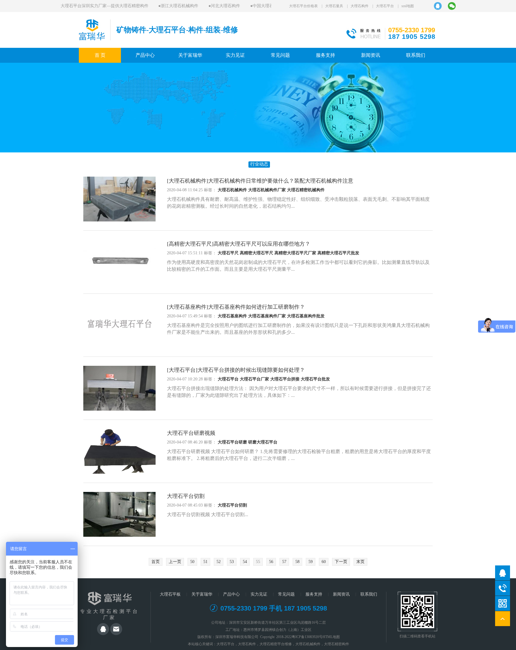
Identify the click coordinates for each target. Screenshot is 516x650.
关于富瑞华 (190, 55)
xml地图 (407, 6)
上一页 (175, 561)
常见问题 (280, 55)
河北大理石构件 (218, 6)
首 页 (100, 55)
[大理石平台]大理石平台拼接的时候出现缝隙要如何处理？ (236, 370)
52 (218, 561)
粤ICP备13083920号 (307, 637)
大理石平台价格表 (303, 6)
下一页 (341, 561)
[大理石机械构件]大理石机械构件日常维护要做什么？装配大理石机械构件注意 (260, 181)
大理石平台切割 (186, 496)
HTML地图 (331, 637)
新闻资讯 (370, 55)
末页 (360, 561)
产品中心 (145, 55)
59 (310, 561)
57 (284, 561)
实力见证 (235, 55)
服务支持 (325, 55)
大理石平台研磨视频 (191, 433)
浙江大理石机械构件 (173, 6)
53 (232, 561)
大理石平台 (385, 6)
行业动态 (259, 164)
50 (192, 561)
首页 (155, 561)
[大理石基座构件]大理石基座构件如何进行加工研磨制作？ (236, 307)
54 (245, 561)
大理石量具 (334, 6)
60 (324, 561)
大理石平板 (170, 594)
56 (271, 561)
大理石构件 (359, 6)
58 (297, 561)
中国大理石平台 (260, 6)
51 (205, 561)
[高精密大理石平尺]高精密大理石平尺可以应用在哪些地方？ (238, 244)
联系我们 (415, 55)
